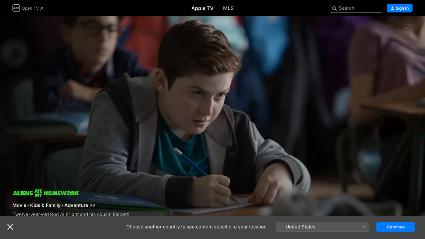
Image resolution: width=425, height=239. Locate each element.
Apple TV (202, 8)
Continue (396, 226)
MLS (228, 8)
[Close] (10, 227)
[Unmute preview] (408, 28)
